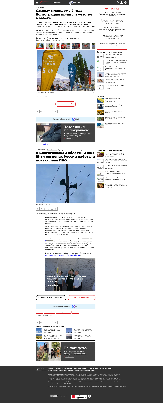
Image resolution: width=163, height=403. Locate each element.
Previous (39, 67)
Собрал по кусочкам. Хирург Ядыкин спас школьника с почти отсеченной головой (116, 161)
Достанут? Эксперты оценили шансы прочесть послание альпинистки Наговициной (116, 167)
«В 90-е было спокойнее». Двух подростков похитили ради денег (115, 172)
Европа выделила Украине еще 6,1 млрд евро (115, 124)
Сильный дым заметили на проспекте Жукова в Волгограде (112, 44)
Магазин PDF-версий (106, 368)
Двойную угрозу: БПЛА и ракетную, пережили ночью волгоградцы (52, 330)
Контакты (51, 368)
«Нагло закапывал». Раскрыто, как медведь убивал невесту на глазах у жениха (115, 179)
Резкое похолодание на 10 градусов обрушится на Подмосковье (115, 118)
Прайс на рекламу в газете (64, 368)
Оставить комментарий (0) (65, 104)
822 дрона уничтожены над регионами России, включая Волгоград (82, 336)
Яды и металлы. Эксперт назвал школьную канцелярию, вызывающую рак (114, 81)
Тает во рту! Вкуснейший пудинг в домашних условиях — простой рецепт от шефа (115, 154)
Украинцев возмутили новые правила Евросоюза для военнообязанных (113, 100)
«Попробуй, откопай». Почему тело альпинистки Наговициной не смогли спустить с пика (115, 74)
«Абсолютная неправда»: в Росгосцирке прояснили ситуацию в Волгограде (112, 14)
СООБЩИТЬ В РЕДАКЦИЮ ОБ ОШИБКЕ (85, 370)
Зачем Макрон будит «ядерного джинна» (114, 111)
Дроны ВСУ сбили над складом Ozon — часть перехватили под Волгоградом (83, 330)
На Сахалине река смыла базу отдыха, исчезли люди (113, 105)
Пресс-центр (94, 368)
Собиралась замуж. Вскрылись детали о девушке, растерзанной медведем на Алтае (115, 56)
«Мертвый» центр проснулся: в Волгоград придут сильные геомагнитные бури (112, 36)
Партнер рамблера (64, 396)
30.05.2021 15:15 (40, 7)
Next (91, 67)
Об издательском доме (81, 368)
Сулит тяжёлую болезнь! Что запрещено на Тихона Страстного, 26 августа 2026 (112, 29)
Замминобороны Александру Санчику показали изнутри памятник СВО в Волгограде (66, 278)
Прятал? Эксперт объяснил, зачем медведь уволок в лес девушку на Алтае (115, 68)
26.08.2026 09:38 (40, 150)
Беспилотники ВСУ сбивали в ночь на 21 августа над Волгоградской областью (53, 336)
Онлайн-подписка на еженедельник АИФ (60, 370)
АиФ (38, 92)
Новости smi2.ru (42, 144)
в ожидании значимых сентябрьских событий (68, 254)
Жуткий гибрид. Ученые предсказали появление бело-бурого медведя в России (116, 62)
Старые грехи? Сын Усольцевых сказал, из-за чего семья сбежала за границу (115, 87)
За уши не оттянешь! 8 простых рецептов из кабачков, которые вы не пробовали (116, 185)
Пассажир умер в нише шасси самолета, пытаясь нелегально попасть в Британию (112, 21)
